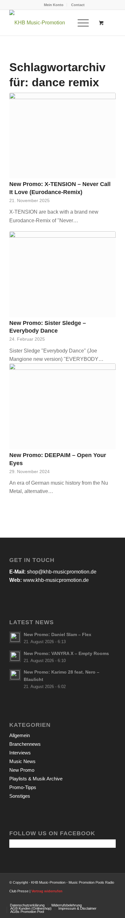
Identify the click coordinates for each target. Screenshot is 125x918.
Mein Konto (53, 5)
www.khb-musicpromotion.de (56, 580)
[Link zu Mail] (111, 898)
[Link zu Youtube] (101, 898)
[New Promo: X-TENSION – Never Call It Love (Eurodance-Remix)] (62, 136)
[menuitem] (54, 4)
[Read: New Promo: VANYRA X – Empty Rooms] (15, 656)
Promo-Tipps (22, 787)
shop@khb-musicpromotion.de (61, 571)
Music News (22, 761)
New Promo (21, 770)
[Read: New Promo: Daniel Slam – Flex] (15, 637)
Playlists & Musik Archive (36, 778)
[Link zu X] (91, 898)
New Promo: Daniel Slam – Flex (57, 634)
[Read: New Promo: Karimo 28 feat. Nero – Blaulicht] (15, 675)
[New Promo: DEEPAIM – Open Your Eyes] (62, 406)
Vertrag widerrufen (47, 891)
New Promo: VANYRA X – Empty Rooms (66, 653)
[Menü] (80, 23)
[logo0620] (51, 23)
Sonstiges (19, 796)
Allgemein (19, 735)
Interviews (20, 752)
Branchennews (25, 744)
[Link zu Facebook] (82, 898)
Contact (78, 5)
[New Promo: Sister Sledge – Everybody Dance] (62, 274)
